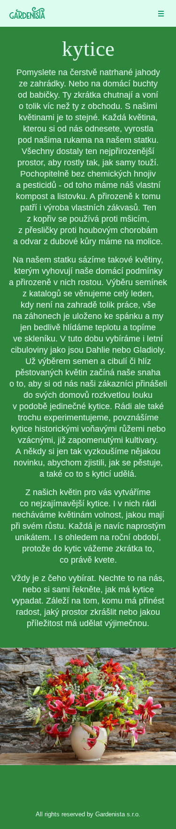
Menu (160, 16)
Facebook (88, 788)
